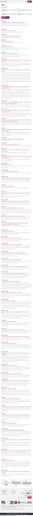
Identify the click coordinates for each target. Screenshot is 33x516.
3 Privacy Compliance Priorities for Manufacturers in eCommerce (15, 336)
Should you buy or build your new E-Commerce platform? (13, 266)
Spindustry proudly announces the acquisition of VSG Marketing (15, 201)
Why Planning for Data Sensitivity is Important (11, 36)
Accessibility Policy (13, 493)
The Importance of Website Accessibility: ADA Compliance (13, 273)
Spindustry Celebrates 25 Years (8, 231)
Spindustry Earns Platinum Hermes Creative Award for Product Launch (16, 406)
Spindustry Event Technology (4, 491)
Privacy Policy (13, 490)
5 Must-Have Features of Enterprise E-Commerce (11, 373)
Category (2, 8)
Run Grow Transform (4, 493)
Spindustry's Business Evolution (8, 460)
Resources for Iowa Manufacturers (8, 388)
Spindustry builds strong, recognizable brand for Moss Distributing (15, 178)
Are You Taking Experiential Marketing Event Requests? (13, 430)
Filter (3, 17)
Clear (7, 17)
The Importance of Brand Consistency (9, 171)
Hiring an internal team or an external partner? (11, 259)
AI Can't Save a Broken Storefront (8, 30)
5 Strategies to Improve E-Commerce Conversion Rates (13, 329)
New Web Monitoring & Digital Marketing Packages (12, 139)
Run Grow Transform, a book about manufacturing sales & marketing (16, 450)
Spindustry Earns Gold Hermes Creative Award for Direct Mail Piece (15, 415)
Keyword (18, 8)
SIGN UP (29, 497)
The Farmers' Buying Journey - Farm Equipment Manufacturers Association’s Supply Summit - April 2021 (14, 223)
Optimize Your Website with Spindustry (9, 53)
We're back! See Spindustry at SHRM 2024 (10, 144)
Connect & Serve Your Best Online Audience (10, 281)
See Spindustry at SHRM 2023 (7, 186)
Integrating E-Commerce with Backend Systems (11, 244)
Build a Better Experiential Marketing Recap (10, 398)
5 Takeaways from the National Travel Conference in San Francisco (15, 380)
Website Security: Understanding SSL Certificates (11, 292)
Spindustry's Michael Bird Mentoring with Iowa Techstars (13, 216)
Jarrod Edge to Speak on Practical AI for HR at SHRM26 (13, 22)
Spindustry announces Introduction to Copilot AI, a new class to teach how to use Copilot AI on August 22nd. (16, 102)
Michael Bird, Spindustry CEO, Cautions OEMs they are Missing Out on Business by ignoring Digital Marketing (16, 120)
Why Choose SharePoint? (6, 46)
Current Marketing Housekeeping (8, 300)
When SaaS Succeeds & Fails (7, 41)
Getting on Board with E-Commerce (9, 321)
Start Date (3, 12)
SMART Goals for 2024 (6, 164)
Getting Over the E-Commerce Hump (9, 365)
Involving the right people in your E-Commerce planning (13, 253)
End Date (18, 12)
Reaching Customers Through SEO (8, 343)
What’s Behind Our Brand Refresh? (8, 423)
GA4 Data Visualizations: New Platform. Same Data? (12, 208)
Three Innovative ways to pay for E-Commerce (11, 238)
